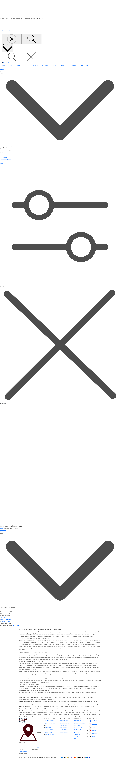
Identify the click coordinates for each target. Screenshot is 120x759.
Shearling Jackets (50, 723)
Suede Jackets (49, 731)
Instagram (94, 724)
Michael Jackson (5, 161)
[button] (3, 69)
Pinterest (94, 733)
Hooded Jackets (49, 722)
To (10, 153)
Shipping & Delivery (79, 720)
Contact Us (77, 734)
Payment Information (79, 723)
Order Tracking (78, 729)
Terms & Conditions (79, 722)
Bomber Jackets (49, 725)
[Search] (32, 39)
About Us (76, 732)
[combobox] (12, 33)
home (1, 528)
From (10, 150)
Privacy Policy (77, 725)
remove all (16, 625)
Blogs (75, 738)
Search (24, 33)
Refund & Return (78, 727)
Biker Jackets (49, 727)
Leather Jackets (49, 720)
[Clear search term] (12, 39)
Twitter (94, 727)
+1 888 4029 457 (24, 751)
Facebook (94, 721)
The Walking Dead (6, 159)
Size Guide (77, 736)
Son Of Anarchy (5, 157)
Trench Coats (49, 729)
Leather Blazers (49, 734)
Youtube (94, 730)
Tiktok (93, 736)
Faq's (75, 731)
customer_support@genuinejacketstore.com (31, 748)
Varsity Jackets (49, 732)
